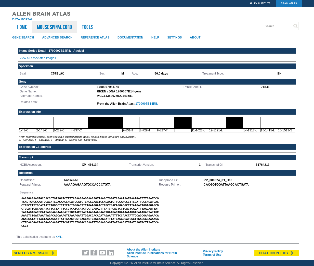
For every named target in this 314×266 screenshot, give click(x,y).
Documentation (130, 37)
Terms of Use (212, 254)
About (195, 37)
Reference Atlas (95, 37)
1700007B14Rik (146, 103)
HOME (22, 27)
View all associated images (38, 58)
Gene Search (23, 37)
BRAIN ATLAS (289, 3)
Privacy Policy (213, 251)
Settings (174, 37)
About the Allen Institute (143, 249)
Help (155, 37)
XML (59, 237)
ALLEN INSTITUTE (259, 3)
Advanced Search (57, 37)
